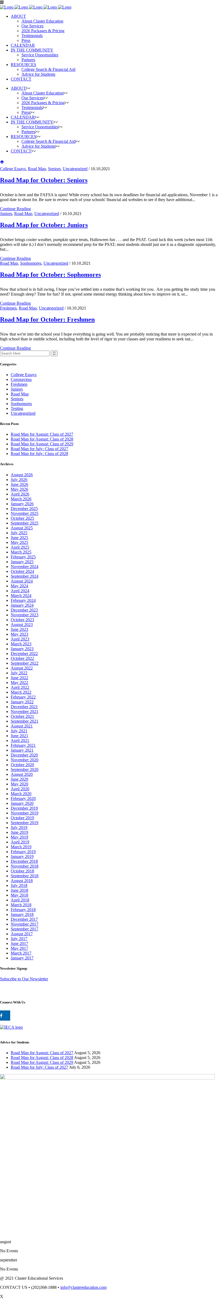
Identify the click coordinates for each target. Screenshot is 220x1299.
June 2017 (19, 943)
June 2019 (19, 832)
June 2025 (19, 537)
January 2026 (22, 503)
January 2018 (22, 914)
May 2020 (19, 784)
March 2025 (21, 552)
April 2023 (20, 639)
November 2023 (24, 615)
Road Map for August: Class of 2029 (42, 444)
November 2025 (24, 513)
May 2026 (19, 489)
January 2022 (22, 702)
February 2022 (23, 697)
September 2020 (24, 769)
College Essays (13, 168)
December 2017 (24, 919)
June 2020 (19, 779)
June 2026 (19, 484)
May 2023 (19, 634)
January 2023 (22, 648)
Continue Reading (15, 208)
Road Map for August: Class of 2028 (42, 439)
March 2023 (21, 644)
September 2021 (24, 721)
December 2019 (24, 808)
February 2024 (23, 600)
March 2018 (21, 905)
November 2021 (24, 711)
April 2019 (20, 842)
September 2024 (24, 576)
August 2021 (22, 726)
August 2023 (22, 624)
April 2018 (20, 900)
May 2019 (19, 837)
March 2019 (21, 847)
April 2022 (20, 687)
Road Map (37, 168)
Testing (17, 408)
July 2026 (19, 479)
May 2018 (19, 895)
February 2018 (23, 909)
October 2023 (22, 619)
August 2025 (22, 528)
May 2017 (19, 948)
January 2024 (22, 605)
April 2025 (20, 547)
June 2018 (19, 890)
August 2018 (22, 880)
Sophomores (30, 263)
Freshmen (8, 308)
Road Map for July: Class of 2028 (39, 453)
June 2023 (19, 629)
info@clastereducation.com (83, 1287)
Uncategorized (75, 168)
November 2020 (24, 760)
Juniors (6, 213)
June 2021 (19, 735)
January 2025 (22, 561)
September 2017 (24, 929)
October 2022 (22, 658)
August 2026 (22, 474)
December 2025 (24, 508)
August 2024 (22, 581)
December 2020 (24, 755)
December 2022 (24, 653)
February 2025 (23, 557)
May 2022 (19, 682)
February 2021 (23, 745)
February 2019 (23, 851)
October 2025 (22, 518)
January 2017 (22, 958)
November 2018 (24, 866)
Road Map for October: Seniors (43, 180)
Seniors (54, 168)
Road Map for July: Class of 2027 (39, 448)
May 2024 (19, 586)
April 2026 (20, 494)
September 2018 (24, 876)
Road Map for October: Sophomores (50, 274)
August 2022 (22, 668)
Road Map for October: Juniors (44, 224)
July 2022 (19, 673)
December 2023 (24, 610)
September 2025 (24, 523)
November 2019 (24, 813)
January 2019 (22, 856)
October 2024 (22, 571)
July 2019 (19, 827)
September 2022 (24, 663)
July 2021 (19, 731)
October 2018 (22, 871)
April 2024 (20, 590)
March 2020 (21, 793)
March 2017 (21, 953)
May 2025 (19, 542)
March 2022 (21, 692)
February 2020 (23, 798)
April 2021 (20, 740)
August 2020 (22, 774)
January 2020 (22, 803)
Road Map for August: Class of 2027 (42, 434)
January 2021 (22, 750)
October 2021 (22, 716)
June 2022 (19, 677)
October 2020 (22, 764)
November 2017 (24, 924)
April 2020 (20, 789)
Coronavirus (21, 379)
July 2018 (19, 885)
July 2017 (19, 938)
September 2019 (24, 822)
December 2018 (24, 861)
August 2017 (22, 934)
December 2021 (24, 706)
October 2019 (22, 818)
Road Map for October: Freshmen (47, 319)
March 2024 (21, 595)
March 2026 (21, 499)
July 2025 (19, 532)
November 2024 (24, 566)
